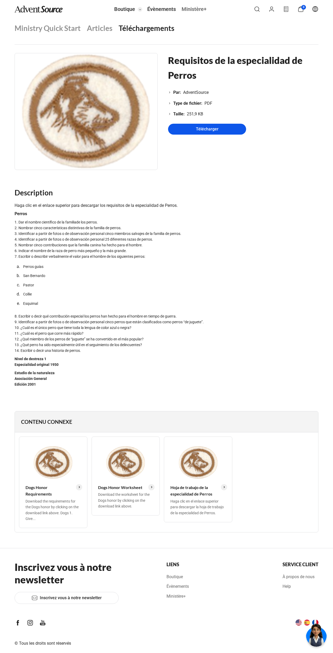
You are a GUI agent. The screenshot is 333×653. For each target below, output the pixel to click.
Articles (99, 28)
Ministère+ (194, 9)
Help (287, 586)
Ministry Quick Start (48, 28)
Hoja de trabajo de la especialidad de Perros (191, 491)
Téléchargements (146, 28)
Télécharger (207, 129)
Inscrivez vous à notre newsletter (71, 597)
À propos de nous (299, 576)
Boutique (124, 9)
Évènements (161, 9)
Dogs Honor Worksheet (120, 487)
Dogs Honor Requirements (38, 491)
